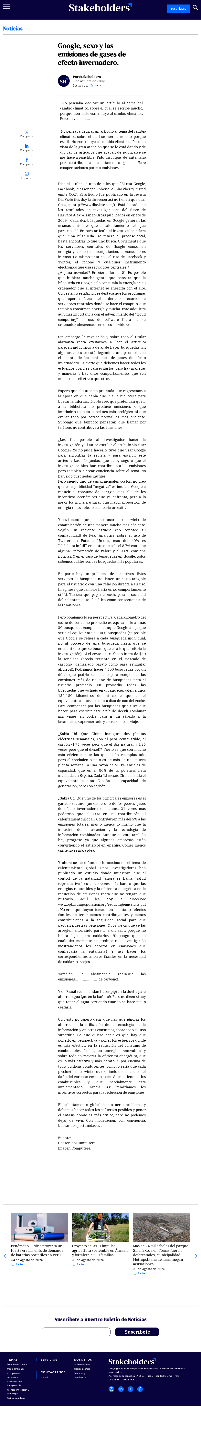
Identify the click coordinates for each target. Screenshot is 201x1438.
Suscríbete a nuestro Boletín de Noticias (101, 1320)
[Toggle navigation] (7, 7)
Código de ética (82, 1368)
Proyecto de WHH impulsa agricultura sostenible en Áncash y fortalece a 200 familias (100, 1250)
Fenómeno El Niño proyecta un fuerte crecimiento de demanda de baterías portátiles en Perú (37, 1250)
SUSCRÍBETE (178, 8)
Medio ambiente (15, 1368)
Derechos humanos (17, 1364)
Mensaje (45, 1377)
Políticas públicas (16, 1398)
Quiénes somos (82, 1364)
